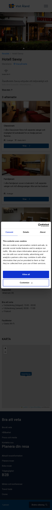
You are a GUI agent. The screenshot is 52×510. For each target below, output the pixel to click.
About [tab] (42, 232)
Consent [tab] (9, 232)
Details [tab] (26, 232)
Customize (24, 283)
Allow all (26, 274)
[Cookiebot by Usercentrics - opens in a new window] (38, 225)
